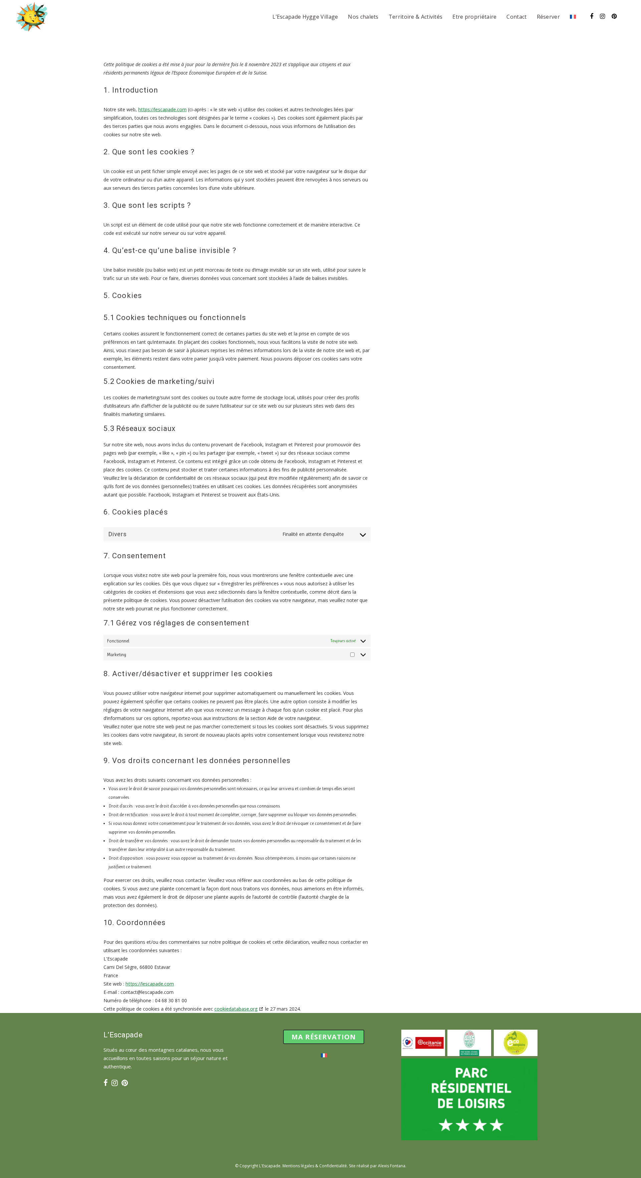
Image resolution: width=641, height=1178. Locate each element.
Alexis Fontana (391, 1166)
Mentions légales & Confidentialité (314, 1166)
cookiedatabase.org (236, 1009)
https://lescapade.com (162, 109)
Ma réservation (323, 1036)
